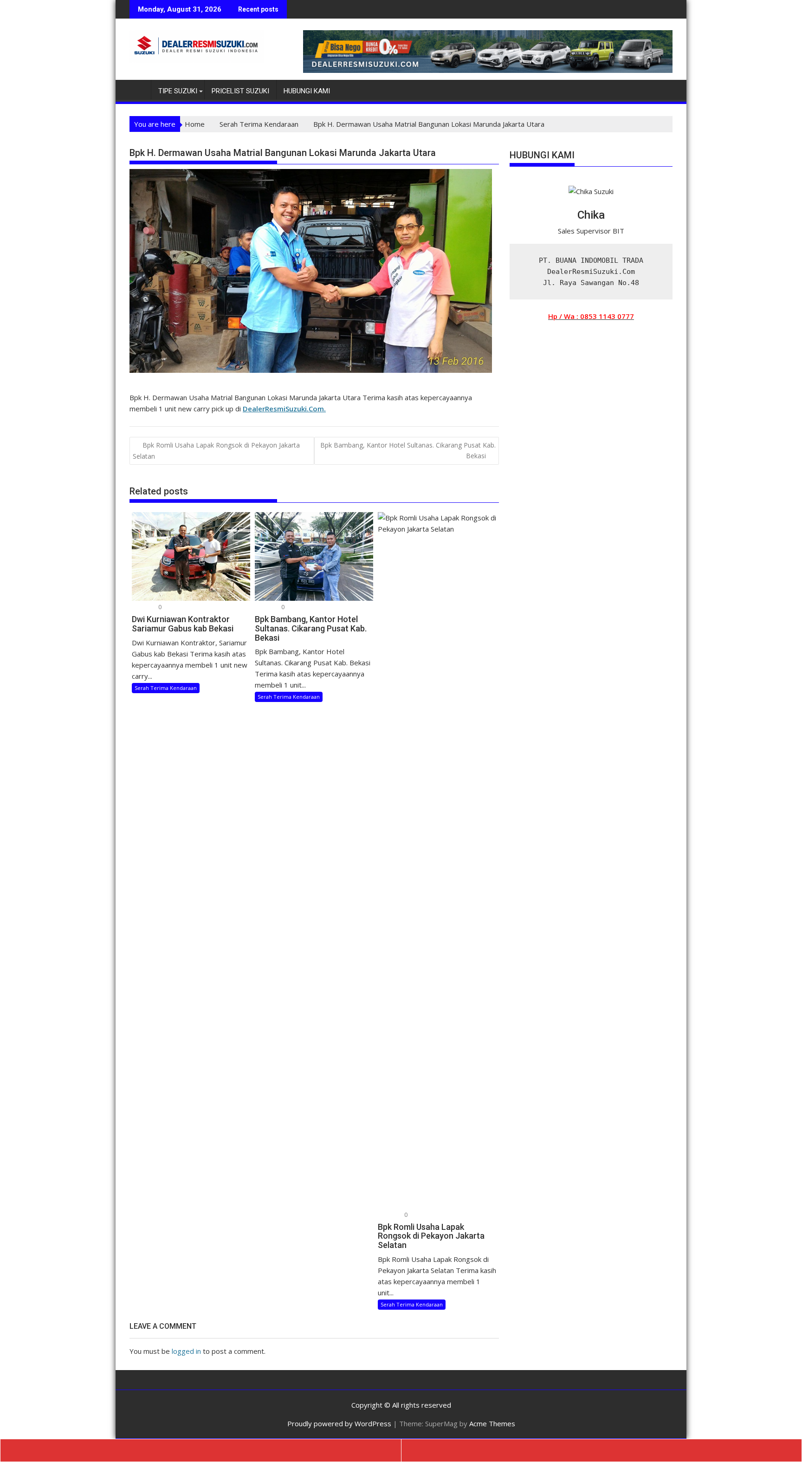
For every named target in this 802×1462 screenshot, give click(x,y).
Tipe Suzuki (177, 91)
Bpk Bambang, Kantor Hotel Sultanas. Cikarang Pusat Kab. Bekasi (408, 450)
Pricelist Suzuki (240, 91)
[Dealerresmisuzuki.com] (138, 89)
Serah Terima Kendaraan (166, 687)
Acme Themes (492, 1423)
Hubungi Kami (307, 91)
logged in (186, 1351)
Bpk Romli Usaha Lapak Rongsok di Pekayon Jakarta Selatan (216, 450)
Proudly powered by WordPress (339, 1423)
